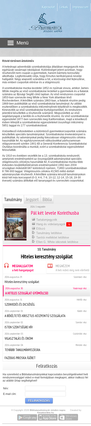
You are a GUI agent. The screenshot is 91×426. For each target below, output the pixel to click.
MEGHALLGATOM (23, 268)
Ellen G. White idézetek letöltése (56, 242)
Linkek (64, 7)
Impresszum (80, 7)
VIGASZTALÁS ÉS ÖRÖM (46, 336)
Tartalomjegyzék (46, 219)
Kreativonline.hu (45, 412)
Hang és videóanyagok (52, 224)
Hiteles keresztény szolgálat (46, 279)
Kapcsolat (48, 7)
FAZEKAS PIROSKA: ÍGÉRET (20, 358)
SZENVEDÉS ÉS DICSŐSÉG (46, 302)
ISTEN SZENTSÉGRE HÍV (46, 325)
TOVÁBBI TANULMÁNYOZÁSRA (46, 347)
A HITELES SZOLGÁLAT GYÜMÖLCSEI (46, 291)
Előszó (40, 228)
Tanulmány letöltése (48, 233)
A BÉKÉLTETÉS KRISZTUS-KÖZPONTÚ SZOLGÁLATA (46, 313)
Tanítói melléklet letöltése (52, 237)
